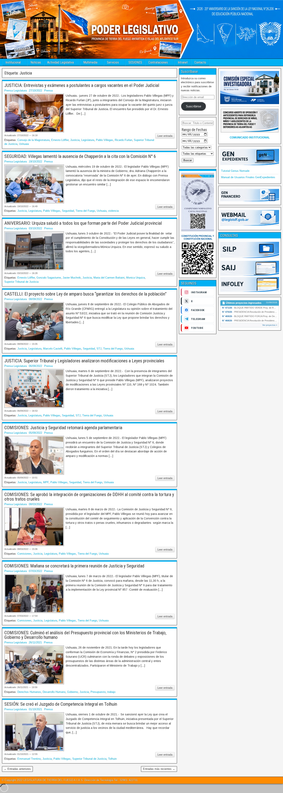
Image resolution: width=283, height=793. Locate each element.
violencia (113, 210)
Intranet (183, 62)
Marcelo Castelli (52, 348)
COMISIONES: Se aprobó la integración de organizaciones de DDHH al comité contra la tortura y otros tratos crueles (89, 497)
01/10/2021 (35, 709)
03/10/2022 (35, 228)
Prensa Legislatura (15, 90)
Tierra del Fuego (85, 210)
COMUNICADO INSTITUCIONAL (250, 137)
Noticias (35, 62)
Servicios (113, 62)
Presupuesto (98, 691)
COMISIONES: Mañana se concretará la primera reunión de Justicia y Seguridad (74, 565)
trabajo (111, 691)
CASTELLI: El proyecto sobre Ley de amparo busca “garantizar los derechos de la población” (85, 294)
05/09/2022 (35, 432)
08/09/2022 (35, 299)
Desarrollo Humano (54, 691)
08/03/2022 (35, 504)
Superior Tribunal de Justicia (21, 281)
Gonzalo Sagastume (48, 277)
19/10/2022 (35, 161)
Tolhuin (112, 758)
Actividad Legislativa (60, 62)
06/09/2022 (35, 366)
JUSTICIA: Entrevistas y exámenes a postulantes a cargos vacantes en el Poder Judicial (81, 85)
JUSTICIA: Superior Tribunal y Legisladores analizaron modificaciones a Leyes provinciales (84, 360)
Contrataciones (158, 62)
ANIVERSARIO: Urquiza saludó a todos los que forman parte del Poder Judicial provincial (83, 223)
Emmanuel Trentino (29, 758)
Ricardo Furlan (123, 140)
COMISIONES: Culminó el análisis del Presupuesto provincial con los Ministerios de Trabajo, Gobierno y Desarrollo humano (85, 635)
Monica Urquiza (135, 277)
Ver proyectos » (269, 325)
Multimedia (90, 62)
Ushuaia (24, 143)
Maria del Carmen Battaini (109, 277)
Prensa (48, 90)
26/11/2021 (35, 642)
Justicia (75, 140)
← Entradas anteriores (17, 768)
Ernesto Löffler (60, 140)
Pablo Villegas (104, 140)
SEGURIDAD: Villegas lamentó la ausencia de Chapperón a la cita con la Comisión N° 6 (80, 156)
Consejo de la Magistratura (33, 140)
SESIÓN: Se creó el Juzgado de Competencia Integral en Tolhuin (60, 704)
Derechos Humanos (29, 691)
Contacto (200, 62)
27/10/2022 (35, 90)
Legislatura (87, 140)
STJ (99, 348)
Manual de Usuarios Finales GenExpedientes (248, 177)
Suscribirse (193, 106)
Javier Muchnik (72, 277)
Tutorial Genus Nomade (235, 170)
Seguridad (68, 210)
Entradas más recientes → (159, 768)
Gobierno (72, 691)
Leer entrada (164, 135)
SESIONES (135, 62)
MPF (46, 482)
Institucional (13, 62)
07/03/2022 (35, 571)
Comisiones (24, 553)
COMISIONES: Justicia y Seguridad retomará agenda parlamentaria (63, 427)
